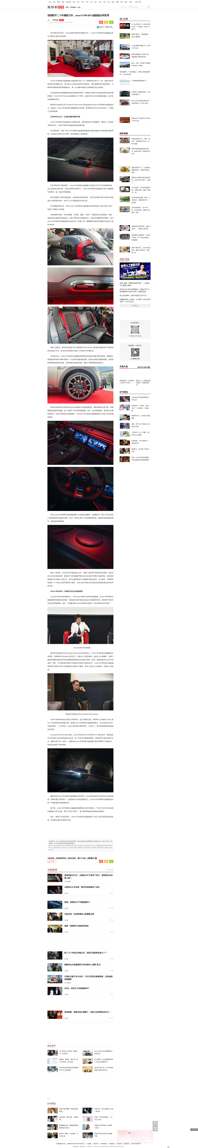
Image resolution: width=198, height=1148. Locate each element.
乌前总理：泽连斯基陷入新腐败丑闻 (79, 914)
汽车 (91, 2)
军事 (104, 2)
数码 (126, 2)
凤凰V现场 (124, 259)
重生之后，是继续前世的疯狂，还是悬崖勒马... (143, 383)
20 (112, 959)
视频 (58, 2)
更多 (130, 2)
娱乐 (78, 2)
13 (112, 932)
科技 (100, 2)
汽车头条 (55, 20)
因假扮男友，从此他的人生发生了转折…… (127, 382)
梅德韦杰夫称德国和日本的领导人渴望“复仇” (82, 964)
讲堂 (139, 367)
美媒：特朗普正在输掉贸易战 (76, 926)
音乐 (142, 367)
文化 (108, 2)
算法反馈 (110, 870)
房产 (95, 2)
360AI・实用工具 (105, 27)
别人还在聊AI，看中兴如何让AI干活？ (133, 295)
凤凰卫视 (68, 2)
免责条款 (111, 1143)
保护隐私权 (104, 1143)
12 (112, 994)
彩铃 (145, 367)
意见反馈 (119, 1143)
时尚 (87, 2)
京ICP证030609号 (136, 1143)
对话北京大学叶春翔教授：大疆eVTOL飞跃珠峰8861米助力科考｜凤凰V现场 (134, 290)
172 (112, 1018)
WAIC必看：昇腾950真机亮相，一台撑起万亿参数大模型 (135, 284)
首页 (50, 2)
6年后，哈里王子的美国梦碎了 (77, 988)
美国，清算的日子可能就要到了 (77, 902)
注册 (136, 2)
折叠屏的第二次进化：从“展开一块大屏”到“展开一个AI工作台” (135, 300)
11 (112, 893)
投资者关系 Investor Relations (75, 1143)
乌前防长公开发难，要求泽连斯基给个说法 (82, 887)
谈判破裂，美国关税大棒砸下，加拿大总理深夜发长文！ (87, 1012)
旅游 (113, 2)
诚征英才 (96, 1143)
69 (112, 971)
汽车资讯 (73, 7)
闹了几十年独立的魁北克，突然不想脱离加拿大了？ (85, 952)
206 (112, 908)
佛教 (117, 2)
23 (112, 920)
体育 (82, 2)
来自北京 (63, 22)
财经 (74, 2)
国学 (121, 2)
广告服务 (88, 1143)
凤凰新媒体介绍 (60, 1143)
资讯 (54, 2)
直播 (63, 2)
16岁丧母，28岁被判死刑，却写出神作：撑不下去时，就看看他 (70, 858)
